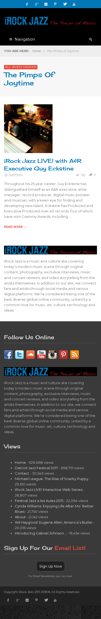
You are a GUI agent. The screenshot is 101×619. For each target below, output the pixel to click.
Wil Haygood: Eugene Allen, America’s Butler (54, 522)
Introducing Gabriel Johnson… (40, 533)
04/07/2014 (16, 175)
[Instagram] (46, 4)
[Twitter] (65, 4)
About (20, 517)
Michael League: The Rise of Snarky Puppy (51, 479)
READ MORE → (15, 227)
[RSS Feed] (74, 354)
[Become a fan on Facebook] (8, 354)
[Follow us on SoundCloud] (30, 354)
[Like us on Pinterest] (63, 354)
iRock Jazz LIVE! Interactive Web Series (48, 489)
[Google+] (36, 4)
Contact (22, 473)
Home (36, 51)
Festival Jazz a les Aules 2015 (39, 500)
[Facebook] (27, 4)
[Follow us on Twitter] (19, 354)
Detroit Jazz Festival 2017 (36, 468)
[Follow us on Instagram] (52, 354)
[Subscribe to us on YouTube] (41, 354)
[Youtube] (74, 4)
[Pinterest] (55, 4)
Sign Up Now (50, 566)
